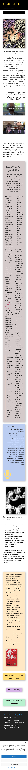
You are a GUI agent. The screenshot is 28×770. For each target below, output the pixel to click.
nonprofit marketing (19, 722)
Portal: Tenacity (14, 689)
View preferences (14, 764)
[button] (26, 742)
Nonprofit (16, 720)
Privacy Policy (17, 767)
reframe (16, 725)
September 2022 (8, 728)
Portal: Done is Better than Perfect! (14, 676)
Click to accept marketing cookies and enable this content (14, 109)
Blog (15, 717)
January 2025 (7, 720)
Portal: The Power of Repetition (14, 702)
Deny (14, 760)
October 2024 (7, 722)
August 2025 (7, 717)
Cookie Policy (11, 767)
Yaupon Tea (17, 728)
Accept (14, 756)
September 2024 (8, 725)
